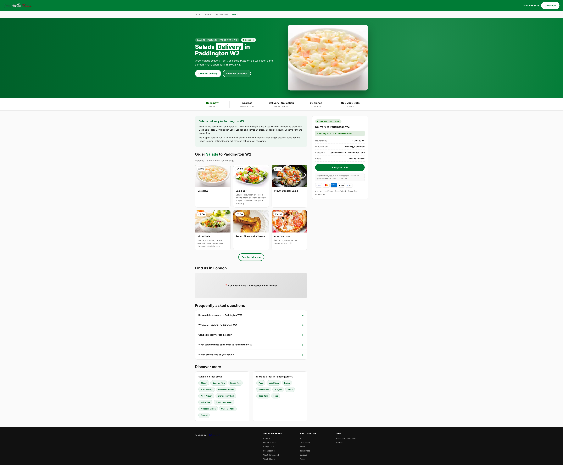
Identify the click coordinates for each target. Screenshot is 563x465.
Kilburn (204, 383)
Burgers (278, 389)
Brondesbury (207, 389)
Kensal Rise (235, 383)
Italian (287, 383)
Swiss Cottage (227, 409)
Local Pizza (274, 383)
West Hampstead (226, 389)
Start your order (340, 167)
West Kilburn (206, 396)
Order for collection (236, 73)
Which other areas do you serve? (216, 354)
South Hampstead (224, 402)
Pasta (290, 389)
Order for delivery (208, 73)
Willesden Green (208, 409)
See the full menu (251, 257)
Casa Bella (263, 396)
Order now (550, 5)
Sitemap (339, 442)
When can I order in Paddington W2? (217, 325)
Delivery (207, 14)
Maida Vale (205, 402)
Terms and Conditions (346, 438)
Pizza (260, 383)
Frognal (204, 415)
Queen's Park (219, 383)
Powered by (200, 435)
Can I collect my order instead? (215, 334)
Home (197, 14)
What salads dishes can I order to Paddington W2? (225, 344)
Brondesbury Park (226, 396)
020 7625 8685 (531, 5)
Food (275, 396)
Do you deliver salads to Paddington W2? (220, 315)
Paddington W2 (221, 14)
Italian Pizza (263, 389)
